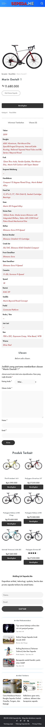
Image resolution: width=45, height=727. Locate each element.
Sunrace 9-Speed (16, 274)
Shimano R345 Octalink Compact (25, 247)
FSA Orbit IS (20, 194)
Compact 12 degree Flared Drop (16, 182)
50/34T (6, 247)
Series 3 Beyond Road (12, 152)
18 (4, 283)
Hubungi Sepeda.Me (23, 724)
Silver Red (7, 345)
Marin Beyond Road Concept (15, 300)
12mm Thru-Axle (10, 161)
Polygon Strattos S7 (33, 478)
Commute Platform (10, 309)
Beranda (4, 74)
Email (4, 430)
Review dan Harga (21, 643)
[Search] (41, 3)
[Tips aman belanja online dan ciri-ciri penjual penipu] (8, 628)
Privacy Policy (37, 724)
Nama (5, 420)
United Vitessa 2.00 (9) (11, 549)
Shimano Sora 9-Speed (12, 265)
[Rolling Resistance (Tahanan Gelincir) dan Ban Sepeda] (8, 651)
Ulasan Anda (7, 388)
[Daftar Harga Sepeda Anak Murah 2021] (8, 640)
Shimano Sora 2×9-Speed (14, 230)
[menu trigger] (5, 3)
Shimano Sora (9, 256)
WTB (39, 336)
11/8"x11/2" (8, 194)
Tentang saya (8, 724)
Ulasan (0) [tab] (33, 122)
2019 (5, 134)
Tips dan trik (20, 631)
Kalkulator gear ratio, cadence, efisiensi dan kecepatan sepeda (31, 698)
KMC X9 (6, 292)
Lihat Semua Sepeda (11, 93)
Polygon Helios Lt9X (33, 513)
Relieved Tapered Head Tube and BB (25, 149)
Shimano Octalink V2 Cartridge (16, 238)
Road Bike (12, 74)
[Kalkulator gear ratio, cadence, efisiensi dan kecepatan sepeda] (32, 686)
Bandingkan (22, 105)
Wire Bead (31, 336)
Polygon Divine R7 (33, 549)
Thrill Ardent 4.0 (12, 478)
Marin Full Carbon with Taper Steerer (23, 164)
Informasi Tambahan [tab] (16, 122)
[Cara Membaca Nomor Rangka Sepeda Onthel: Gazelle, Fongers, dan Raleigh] (12, 686)
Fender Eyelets (24, 161)
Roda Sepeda (20, 654)
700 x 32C (7, 336)
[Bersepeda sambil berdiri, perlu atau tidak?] (8, 662)
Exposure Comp (19, 336)
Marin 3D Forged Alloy (12, 206)
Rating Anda (7, 381)
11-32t (5, 274)
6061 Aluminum (9, 143)
